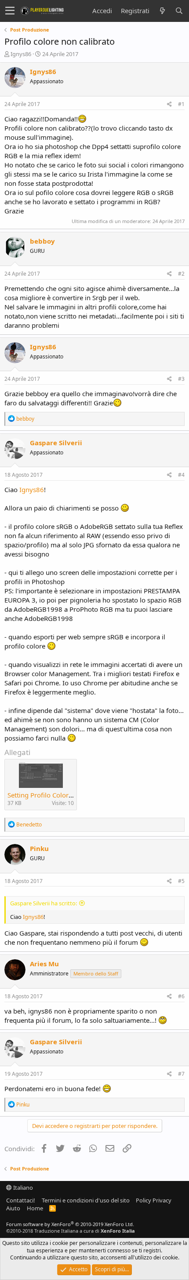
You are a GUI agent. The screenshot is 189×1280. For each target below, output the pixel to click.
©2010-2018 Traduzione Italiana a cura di (70, 1230)
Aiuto (13, 1208)
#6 (181, 996)
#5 (181, 881)
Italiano (22, 1187)
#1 (181, 104)
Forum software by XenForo (70, 1224)
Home (35, 1208)
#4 (181, 475)
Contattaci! (20, 1200)
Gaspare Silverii (56, 442)
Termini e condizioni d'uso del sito (86, 1200)
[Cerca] (179, 11)
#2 (181, 273)
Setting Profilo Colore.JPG (45, 795)
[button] (10, 11)
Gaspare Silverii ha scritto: (43, 903)
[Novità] (162, 11)
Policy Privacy (153, 1200)
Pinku (39, 848)
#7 (181, 1074)
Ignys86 (21, 54)
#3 (181, 379)
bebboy (42, 241)
